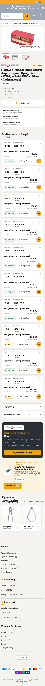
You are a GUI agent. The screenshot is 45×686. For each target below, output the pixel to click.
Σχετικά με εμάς (8, 564)
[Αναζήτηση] (26, 16)
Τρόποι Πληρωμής (8, 553)
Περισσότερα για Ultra (22, 453)
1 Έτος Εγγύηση (22, 103)
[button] (6, 57)
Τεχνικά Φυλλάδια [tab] (17, 414)
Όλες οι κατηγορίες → (34, 501)
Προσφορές (6, 640)
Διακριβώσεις (7, 648)
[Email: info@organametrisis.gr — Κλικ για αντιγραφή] (34, 15)
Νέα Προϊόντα (7, 632)
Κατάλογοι (5, 644)
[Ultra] (10, 65)
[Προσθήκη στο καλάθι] (38, 161)
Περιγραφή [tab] (9, 407)
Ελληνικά (21, 657)
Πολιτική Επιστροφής (10, 568)
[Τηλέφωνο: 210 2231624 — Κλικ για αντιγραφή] (41, 15)
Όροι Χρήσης (6, 572)
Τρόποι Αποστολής (9, 557)
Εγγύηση (4, 561)
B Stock (4, 636)
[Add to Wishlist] (40, 143)
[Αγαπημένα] (38, 8)
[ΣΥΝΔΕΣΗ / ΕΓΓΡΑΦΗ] (8, 8)
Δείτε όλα (10, 486)
